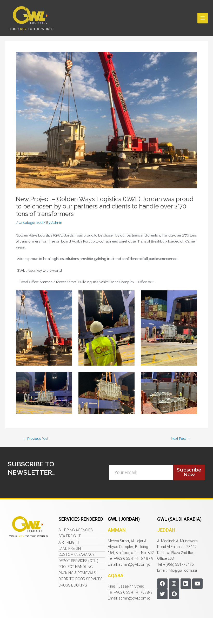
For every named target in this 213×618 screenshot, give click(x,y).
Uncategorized (31, 222)
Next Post (180, 439)
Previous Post (35, 439)
